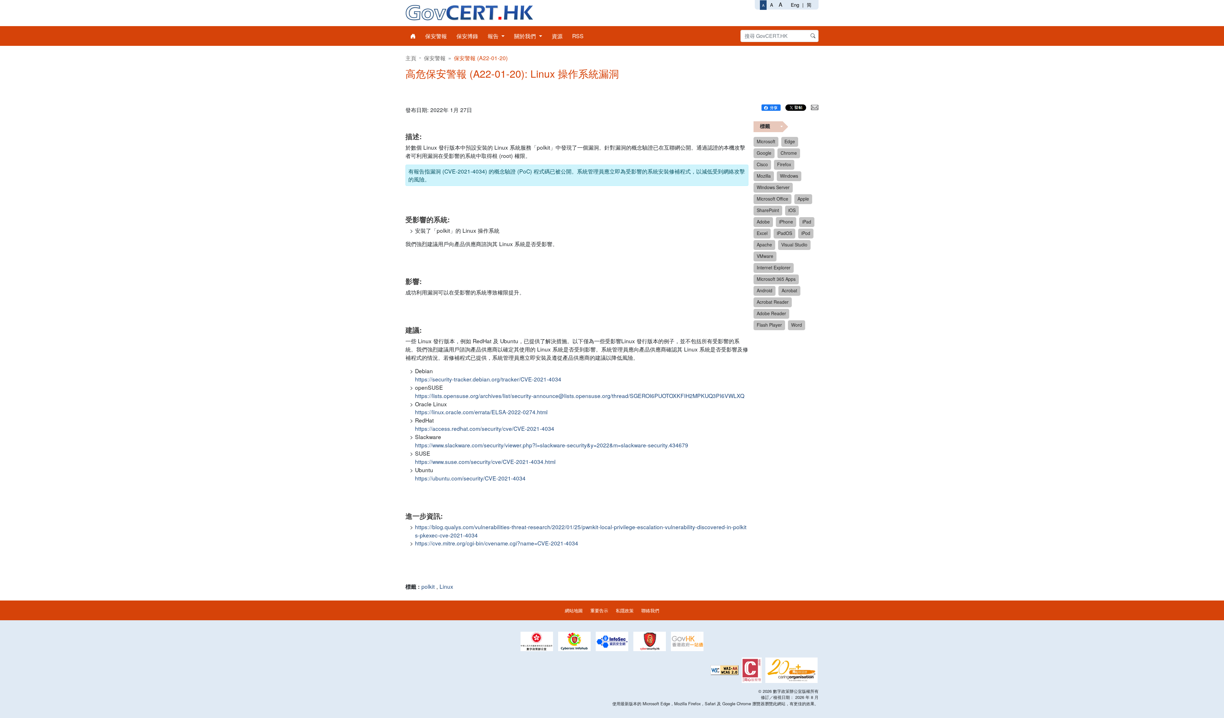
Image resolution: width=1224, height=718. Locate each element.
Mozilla (764, 176)
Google (764, 153)
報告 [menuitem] (494, 36)
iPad (806, 221)
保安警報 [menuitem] (436, 36)
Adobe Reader (771, 313)
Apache (764, 244)
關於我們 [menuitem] (525, 36)
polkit (428, 586)
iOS (792, 210)
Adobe (763, 221)
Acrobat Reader (773, 302)
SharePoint (768, 210)
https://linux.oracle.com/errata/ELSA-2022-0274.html (481, 412)
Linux (446, 586)
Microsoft (766, 141)
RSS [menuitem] (578, 36)
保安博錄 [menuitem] (467, 36)
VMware (765, 256)
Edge (789, 141)
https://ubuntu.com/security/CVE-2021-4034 (470, 478)
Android (764, 290)
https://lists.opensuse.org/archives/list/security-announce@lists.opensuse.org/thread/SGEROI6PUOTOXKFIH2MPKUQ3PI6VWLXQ (579, 396)
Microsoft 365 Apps (776, 279)
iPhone (786, 221)
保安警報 (435, 58)
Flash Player (769, 325)
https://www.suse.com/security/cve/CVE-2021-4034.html (485, 462)
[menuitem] (412, 36)
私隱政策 (625, 610)
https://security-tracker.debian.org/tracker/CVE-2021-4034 (488, 379)
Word (796, 325)
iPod (805, 233)
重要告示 (599, 610)
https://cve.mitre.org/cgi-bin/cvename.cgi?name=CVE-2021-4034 (496, 543)
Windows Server (773, 187)
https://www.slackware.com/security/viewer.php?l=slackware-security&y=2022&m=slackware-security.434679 (551, 445)
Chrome (789, 153)
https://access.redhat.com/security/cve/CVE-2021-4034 (484, 428)
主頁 (410, 58)
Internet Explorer (773, 267)
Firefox (784, 164)
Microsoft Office (772, 198)
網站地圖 (574, 610)
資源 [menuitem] (557, 36)
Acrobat (789, 290)
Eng (795, 4)
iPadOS (784, 233)
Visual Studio (794, 244)
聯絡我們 (650, 610)
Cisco (762, 164)
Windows (789, 176)
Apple (803, 198)
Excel (762, 233)
